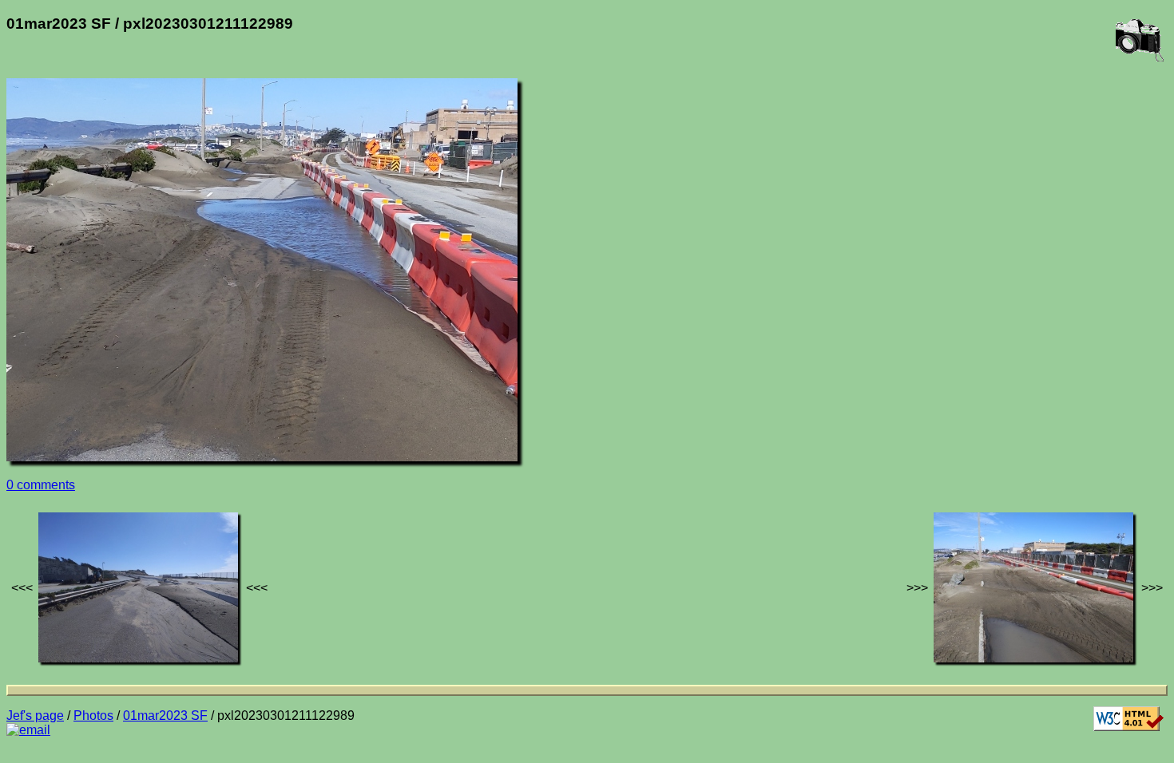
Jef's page (35, 715)
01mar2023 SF (165, 715)
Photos (93, 715)
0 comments (40, 485)
